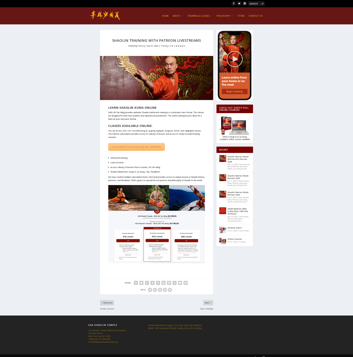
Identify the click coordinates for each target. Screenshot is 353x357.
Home (165, 16)
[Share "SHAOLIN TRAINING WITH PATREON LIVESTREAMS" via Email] (180, 283)
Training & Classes (198, 16)
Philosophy (223, 16)
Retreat (235, 166)
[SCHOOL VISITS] (222, 229)
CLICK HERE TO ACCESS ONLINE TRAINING (136, 147)
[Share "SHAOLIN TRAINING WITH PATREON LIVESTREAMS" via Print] (185, 283)
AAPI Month (243, 216)
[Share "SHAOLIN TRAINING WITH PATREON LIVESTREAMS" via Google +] (147, 283)
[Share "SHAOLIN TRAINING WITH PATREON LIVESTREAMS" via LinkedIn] (163, 283)
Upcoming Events (234, 221)
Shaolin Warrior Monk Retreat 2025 (238, 177)
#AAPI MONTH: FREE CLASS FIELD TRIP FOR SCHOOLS (238, 211)
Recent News (238, 219)
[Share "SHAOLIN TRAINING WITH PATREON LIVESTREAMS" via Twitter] (141, 283)
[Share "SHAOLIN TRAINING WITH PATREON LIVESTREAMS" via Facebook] (136, 283)
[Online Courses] (222, 240)
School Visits (244, 231)
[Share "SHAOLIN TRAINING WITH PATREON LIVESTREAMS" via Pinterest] (158, 283)
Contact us (256, 16)
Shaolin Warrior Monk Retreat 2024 (238, 193)
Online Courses (235, 239)
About (176, 16)
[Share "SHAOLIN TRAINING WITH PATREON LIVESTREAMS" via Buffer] (169, 283)
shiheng (141, 46)
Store (240, 16)
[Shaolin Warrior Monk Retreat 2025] (222, 177)
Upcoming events (240, 169)
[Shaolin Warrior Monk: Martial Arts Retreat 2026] (222, 158)
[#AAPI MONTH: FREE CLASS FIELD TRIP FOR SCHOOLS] (222, 210)
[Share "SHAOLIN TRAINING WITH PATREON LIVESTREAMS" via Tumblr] (152, 283)
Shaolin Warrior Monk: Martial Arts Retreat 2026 (238, 159)
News (241, 164)
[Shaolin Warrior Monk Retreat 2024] (222, 194)
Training (164, 46)
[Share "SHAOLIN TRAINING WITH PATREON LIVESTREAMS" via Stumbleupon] (174, 283)
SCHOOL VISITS (235, 228)
